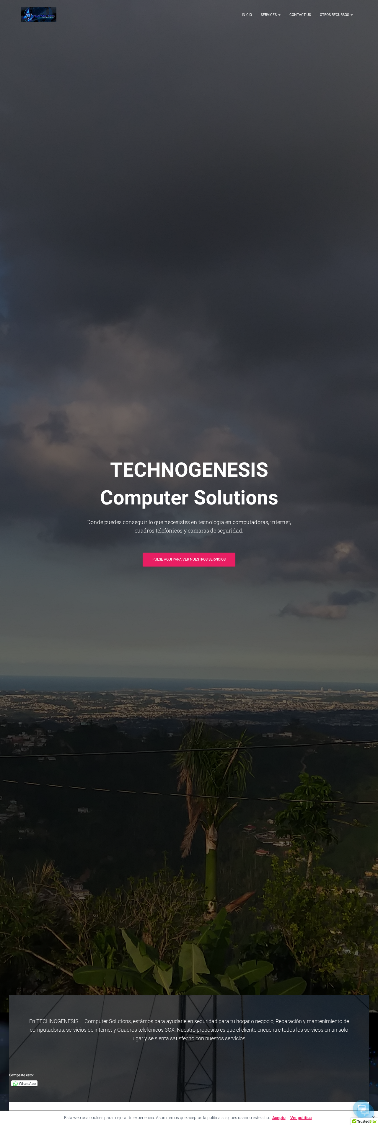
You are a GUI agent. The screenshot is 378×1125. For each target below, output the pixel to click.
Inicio (247, 15)
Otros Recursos (335, 15)
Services (269, 15)
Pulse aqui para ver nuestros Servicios (189, 559)
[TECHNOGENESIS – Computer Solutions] (38, 14)
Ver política (301, 1117)
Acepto (279, 1117)
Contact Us (300, 15)
